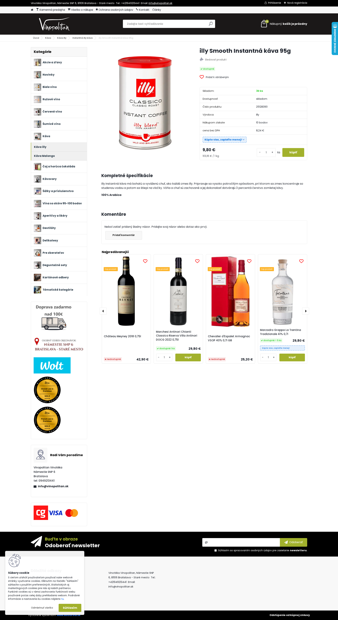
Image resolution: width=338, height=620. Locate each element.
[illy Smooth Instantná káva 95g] (145, 100)
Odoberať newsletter (72, 545)
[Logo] (55, 24)
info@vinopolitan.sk (160, 3)
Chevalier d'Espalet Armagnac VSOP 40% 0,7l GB (229, 338)
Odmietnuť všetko (42, 607)
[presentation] (103, 311)
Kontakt (144, 10)
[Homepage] (32, 10)
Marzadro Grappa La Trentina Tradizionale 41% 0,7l (280, 332)
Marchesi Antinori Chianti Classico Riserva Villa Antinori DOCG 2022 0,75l (176, 336)
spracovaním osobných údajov (253, 550)
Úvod (36, 38)
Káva (48, 38)
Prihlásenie (274, 3)
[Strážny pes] (253, 59)
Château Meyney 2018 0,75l (122, 336)
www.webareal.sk (68, 615)
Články (156, 10)
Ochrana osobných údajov (116, 10)
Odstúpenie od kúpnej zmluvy (290, 615)
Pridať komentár (123, 235)
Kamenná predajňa (52, 10)
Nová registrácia (297, 3)
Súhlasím (70, 608)
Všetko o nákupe (82, 10)
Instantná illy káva (83, 38)
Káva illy (61, 38)
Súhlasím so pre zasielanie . (262, 550)
